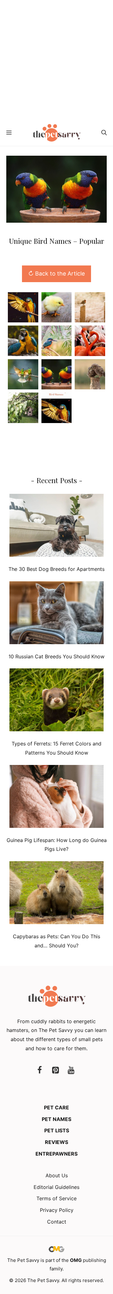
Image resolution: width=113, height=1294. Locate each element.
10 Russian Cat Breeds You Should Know (56, 656)
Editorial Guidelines (56, 1187)
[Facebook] (39, 1070)
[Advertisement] (56, 59)
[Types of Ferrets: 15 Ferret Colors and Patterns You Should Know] (56, 701)
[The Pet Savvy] (56, 132)
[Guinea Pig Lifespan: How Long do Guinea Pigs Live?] (56, 798)
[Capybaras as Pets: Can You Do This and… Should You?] (56, 894)
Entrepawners (56, 1154)
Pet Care (56, 1107)
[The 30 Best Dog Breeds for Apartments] (56, 527)
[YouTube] (71, 1070)
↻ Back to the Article (56, 273)
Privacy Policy (56, 1210)
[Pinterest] (55, 1070)
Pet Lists (56, 1130)
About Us (57, 1175)
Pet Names (56, 1119)
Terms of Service (56, 1198)
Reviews (56, 1142)
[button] (104, 132)
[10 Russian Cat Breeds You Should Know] (56, 614)
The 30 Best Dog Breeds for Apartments (56, 569)
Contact (56, 1222)
